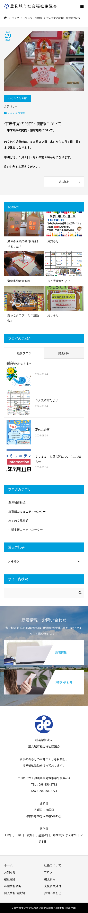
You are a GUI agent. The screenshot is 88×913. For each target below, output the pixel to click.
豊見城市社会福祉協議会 (34, 6)
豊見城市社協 (17, 502)
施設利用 (64, 353)
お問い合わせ (52, 893)
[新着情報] (44, 640)
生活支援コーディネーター (25, 530)
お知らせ (53, 241)
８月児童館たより (58, 281)
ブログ (48, 872)
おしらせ (53, 315)
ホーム (8, 865)
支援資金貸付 (52, 886)
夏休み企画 (42, 429)
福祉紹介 (10, 879)
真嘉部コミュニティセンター (27, 511)
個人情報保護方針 (15, 893)
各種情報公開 (12, 886)
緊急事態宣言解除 (18, 281)
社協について (52, 865)
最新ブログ (24, 353)
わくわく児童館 (16, 113)
